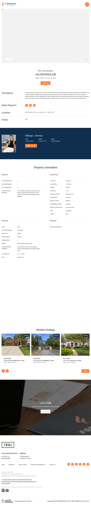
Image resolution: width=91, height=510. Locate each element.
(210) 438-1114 (77, 4)
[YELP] (87, 464)
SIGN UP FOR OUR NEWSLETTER (38, 464)
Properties (58, 4)
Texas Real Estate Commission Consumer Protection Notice (17, 479)
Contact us (67, 4)
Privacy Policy (85, 501)
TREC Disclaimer (6, 483)
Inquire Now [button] (45, 83)
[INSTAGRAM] (72, 464)
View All (85, 371)
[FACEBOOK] (68, 464)
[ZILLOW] (84, 464)
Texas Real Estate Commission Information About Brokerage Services (19, 481)
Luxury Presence (27, 501)
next (10, 59)
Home (3, 464)
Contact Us (52, 464)
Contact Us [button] (45, 411)
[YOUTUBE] (80, 464)
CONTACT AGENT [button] (31, 145)
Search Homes (47, 4)
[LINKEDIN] (76, 464)
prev (7, 59)
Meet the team (23, 464)
